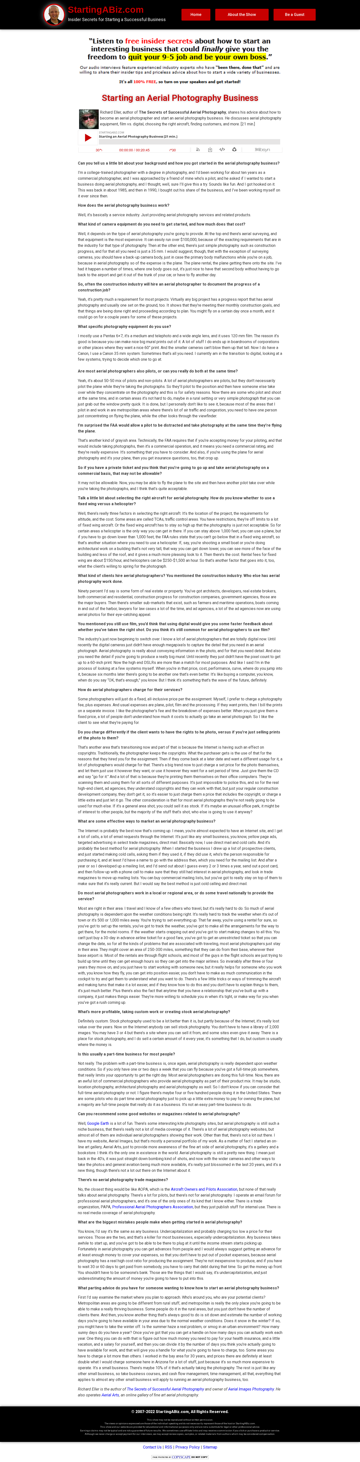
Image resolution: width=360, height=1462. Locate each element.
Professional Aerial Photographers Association (152, 1207)
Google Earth (98, 1123)
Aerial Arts (110, 1395)
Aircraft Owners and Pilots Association (204, 1189)
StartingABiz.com (106, 10)
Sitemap (210, 1447)
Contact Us (152, 1447)
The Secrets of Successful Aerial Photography (165, 1389)
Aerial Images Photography (251, 1389)
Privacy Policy (187, 1447)
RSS (168, 1447)
